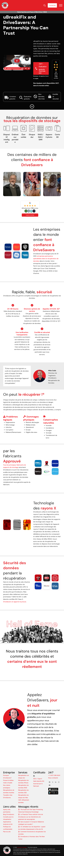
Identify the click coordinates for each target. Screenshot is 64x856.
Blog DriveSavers (8, 814)
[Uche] (52, 184)
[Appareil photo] (49, 128)
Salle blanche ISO (38, 781)
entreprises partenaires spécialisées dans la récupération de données (45, 258)
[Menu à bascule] (60, 5)
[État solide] (23, 128)
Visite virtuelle (7, 783)
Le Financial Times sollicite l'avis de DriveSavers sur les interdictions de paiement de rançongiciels (30, 817)
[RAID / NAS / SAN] (40, 128)
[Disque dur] (32, 128)
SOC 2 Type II (37, 778)
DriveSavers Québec (22, 847)
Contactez (52, 5)
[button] (4, 250)
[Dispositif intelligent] (6, 128)
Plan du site (6, 831)
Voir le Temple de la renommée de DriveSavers (32, 674)
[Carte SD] (57, 128)
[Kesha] (32, 184)
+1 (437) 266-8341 (54, 775)
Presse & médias (8, 780)
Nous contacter (53, 778)
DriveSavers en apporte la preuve (14, 602)
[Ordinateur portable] (15, 128)
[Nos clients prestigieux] (32, 631)
